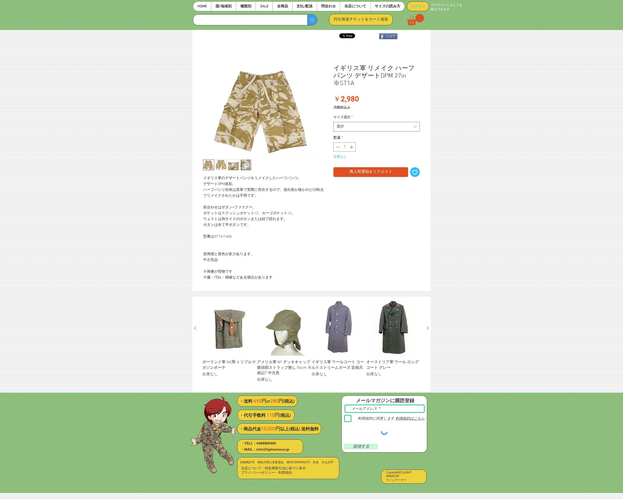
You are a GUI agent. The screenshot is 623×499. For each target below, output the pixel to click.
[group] (311, 345)
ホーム (209, 47)
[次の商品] (428, 328)
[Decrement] (337, 147)
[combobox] (376, 127)
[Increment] (352, 147)
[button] (223, 6)
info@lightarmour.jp (272, 450)
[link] (415, 19)
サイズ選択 (343, 118)
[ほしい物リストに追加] (415, 172)
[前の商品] (195, 328)
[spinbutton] (345, 147)
